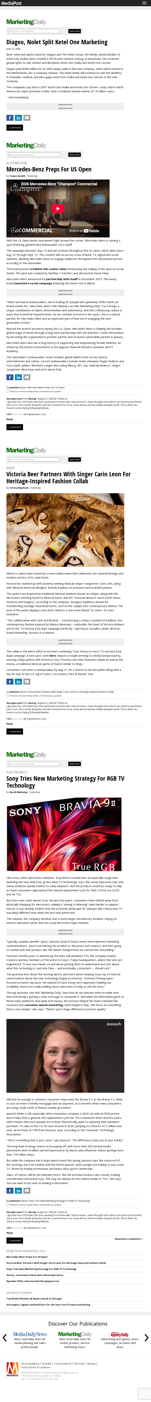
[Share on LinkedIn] (18, 118)
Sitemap (91, 1363)
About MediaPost (30, 1363)
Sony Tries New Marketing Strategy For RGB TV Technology (41, 1269)
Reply (9, 419)
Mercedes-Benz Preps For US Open (27, 1256)
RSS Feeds (79, 1363)
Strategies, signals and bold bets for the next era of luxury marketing (48, 1304)
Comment (15, 127)
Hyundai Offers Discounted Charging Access (32, 1281)
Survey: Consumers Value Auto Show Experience (34, 1275)
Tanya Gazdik (17, 176)
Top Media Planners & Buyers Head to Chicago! (34, 1298)
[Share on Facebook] (9, 118)
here (53, 655)
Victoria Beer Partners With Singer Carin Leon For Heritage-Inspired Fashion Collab (56, 1263)
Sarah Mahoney (19, 792)
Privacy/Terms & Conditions (35, 1367)
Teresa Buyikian (19, 487)
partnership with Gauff (62, 279)
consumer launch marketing (43, 1005)
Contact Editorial (62, 1363)
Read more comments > (129, 1238)
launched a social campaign (33, 283)
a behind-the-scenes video (48, 269)
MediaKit (46, 1363)
